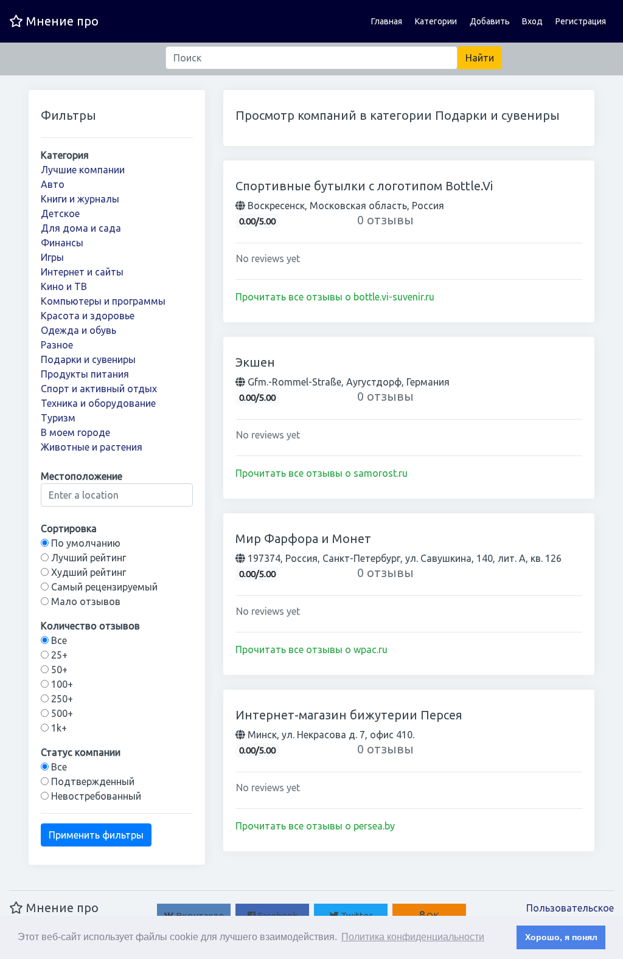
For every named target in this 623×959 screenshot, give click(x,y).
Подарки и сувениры (88, 359)
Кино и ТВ (64, 286)
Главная (386, 21)
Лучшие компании (83, 169)
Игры (52, 257)
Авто (52, 184)
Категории (436, 21)
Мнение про (61, 21)
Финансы (62, 242)
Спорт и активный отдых (99, 388)
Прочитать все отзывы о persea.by (315, 825)
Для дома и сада (81, 228)
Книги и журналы (80, 198)
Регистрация (580, 21)
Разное (57, 344)
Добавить (490, 21)
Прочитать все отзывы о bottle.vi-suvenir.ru (334, 296)
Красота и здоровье (87, 315)
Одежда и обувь (78, 330)
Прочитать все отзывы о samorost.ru (321, 473)
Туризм (58, 417)
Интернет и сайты (82, 271)
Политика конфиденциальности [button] (412, 937)
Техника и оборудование (98, 403)
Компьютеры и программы (103, 301)
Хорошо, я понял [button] (561, 937)
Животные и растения (91, 446)
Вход (532, 21)
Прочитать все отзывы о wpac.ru (311, 649)
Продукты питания (85, 374)
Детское (60, 213)
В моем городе (75, 432)
